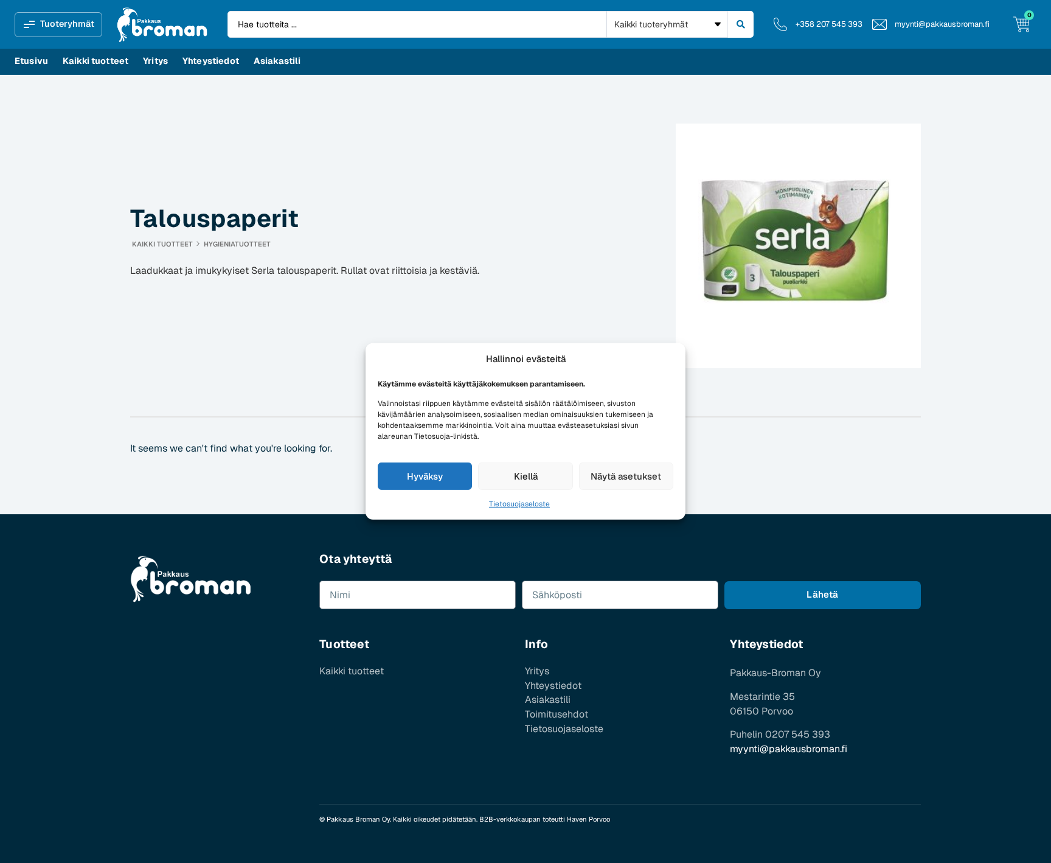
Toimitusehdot (556, 714)
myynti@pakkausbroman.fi (788, 748)
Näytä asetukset (626, 476)
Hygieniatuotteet (237, 244)
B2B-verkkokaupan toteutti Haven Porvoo (544, 819)
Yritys (155, 60)
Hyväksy (425, 476)
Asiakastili (277, 60)
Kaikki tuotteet (95, 60)
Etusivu (31, 60)
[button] (58, 24)
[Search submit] (741, 24)
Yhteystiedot (210, 60)
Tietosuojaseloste (519, 504)
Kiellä (526, 476)
